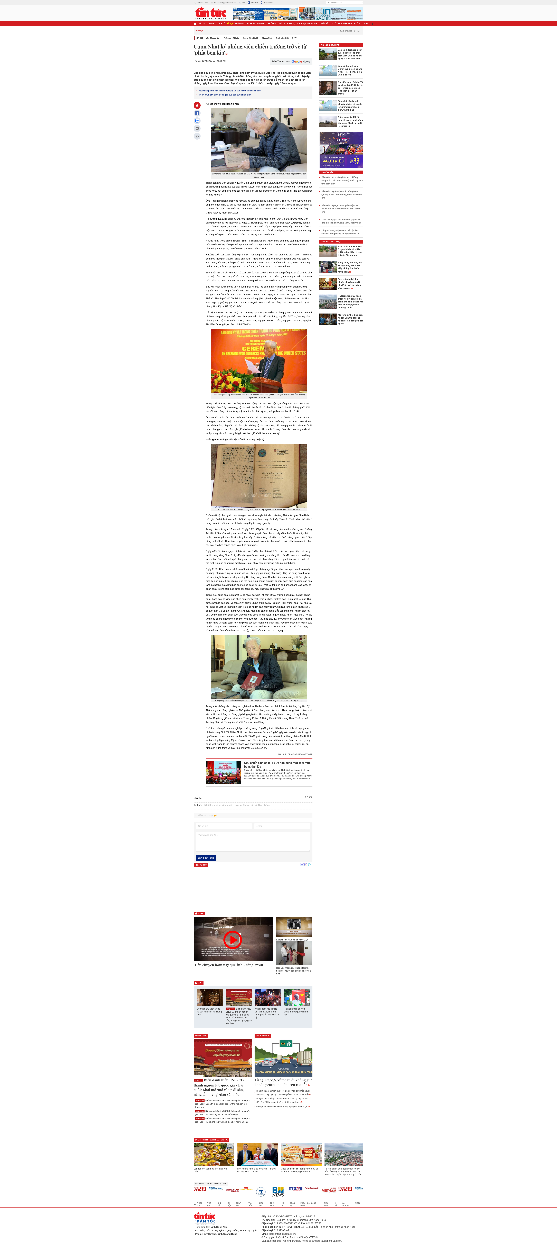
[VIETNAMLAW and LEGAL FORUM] (198, 1190)
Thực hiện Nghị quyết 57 (349, 24)
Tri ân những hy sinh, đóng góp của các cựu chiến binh (225, 94)
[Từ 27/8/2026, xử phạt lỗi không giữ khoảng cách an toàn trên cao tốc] (284, 1058)
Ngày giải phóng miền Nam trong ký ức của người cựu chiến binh (230, 90)
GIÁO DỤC (261, 24)
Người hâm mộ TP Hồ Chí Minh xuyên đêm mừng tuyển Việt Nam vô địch (267, 1013)
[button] (308, 1000)
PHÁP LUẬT (240, 24)
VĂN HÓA (251, 24)
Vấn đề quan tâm (213, 38)
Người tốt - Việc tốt (250, 38)
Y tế (334, 24)
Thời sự (201, 24)
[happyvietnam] (211, 1188)
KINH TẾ (221, 24)
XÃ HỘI (230, 24)
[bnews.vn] (244, 1192)
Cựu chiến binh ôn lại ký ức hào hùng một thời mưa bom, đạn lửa (277, 764)
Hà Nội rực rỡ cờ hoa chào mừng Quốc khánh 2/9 (296, 1011)
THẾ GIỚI (211, 24)
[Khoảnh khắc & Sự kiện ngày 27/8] (294, 927)
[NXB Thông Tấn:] (228, 1192)
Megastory (230, 1009)
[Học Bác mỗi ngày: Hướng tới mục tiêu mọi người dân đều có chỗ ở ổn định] (294, 953)
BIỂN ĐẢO (325, 24)
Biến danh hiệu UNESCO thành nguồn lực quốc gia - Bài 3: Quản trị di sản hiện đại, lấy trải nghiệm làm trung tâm (222, 1103)
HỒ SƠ (282, 24)
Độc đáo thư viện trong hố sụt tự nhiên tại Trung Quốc (209, 1011)
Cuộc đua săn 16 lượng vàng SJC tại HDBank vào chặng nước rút (300, 1170)
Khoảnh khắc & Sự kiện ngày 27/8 (292, 939)
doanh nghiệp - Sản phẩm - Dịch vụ (211, 1140)
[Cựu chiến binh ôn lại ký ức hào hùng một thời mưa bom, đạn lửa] (223, 772)
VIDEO (366, 24)
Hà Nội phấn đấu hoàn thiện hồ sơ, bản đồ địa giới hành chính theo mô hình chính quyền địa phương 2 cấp (342, 1171)
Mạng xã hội (267, 38)
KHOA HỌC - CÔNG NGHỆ (308, 24)
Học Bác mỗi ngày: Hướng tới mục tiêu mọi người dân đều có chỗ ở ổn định (293, 971)
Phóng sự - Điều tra (231, 38)
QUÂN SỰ (291, 24)
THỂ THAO (272, 24)
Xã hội (200, 38)
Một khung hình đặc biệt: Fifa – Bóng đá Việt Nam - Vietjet (256, 1170)
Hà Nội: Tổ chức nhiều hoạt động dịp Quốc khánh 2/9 (281, 1106)
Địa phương (345, 1204)
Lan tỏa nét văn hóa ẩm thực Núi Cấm (210, 1170)
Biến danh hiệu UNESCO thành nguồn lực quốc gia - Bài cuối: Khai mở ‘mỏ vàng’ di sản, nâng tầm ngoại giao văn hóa (239, 1016)
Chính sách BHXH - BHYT (286, 38)
